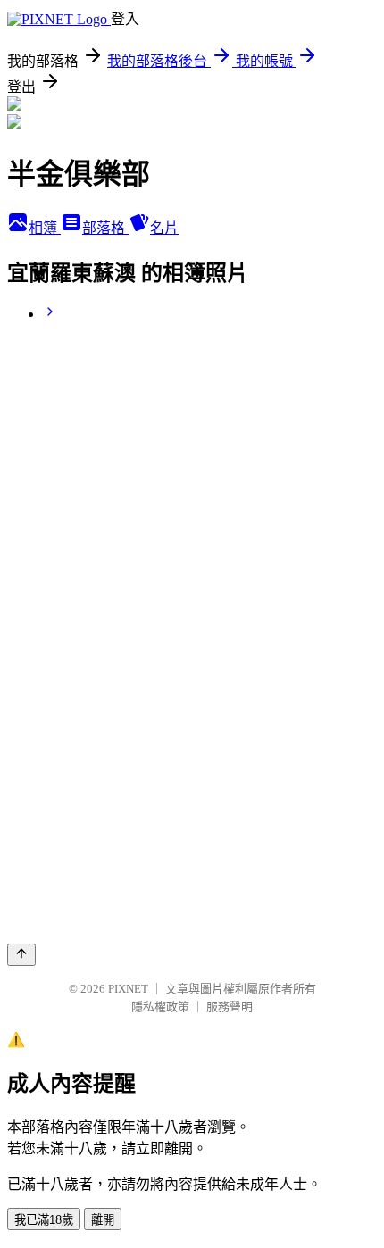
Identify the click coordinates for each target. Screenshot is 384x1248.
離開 (102, 1220)
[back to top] (21, 955)
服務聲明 (229, 1006)
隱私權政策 (160, 1006)
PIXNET (128, 988)
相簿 (45, 228)
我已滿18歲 (43, 1220)
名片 (164, 228)
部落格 (105, 228)
